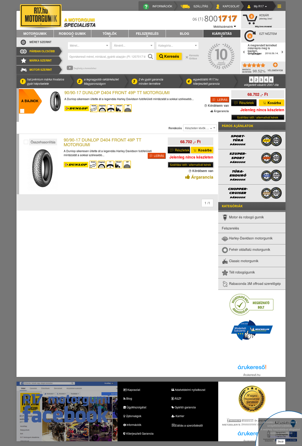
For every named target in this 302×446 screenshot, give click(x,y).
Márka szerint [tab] (40, 60)
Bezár (281, 441)
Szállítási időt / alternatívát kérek (257, 117)
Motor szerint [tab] (40, 70)
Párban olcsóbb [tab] (42, 51)
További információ (280, 436)
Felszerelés (147, 33)
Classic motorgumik (243, 260)
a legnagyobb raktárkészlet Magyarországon (101, 81)
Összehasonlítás (43, 142)
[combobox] (89, 45)
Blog (184, 33)
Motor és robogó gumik (246, 217)
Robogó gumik (72, 33)
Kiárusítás (222, 33)
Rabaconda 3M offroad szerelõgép (254, 283)
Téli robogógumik (241, 272)
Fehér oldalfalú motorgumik (249, 249)
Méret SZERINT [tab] (40, 42)
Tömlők (110, 33)
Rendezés (175, 128)
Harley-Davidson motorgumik (250, 238)
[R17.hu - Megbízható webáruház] (251, 304)
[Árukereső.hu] (252, 368)
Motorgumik (35, 33)
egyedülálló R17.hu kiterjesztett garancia (206, 81)
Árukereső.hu (251, 375)
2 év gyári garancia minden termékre (151, 81)
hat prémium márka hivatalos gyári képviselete (45, 81)
